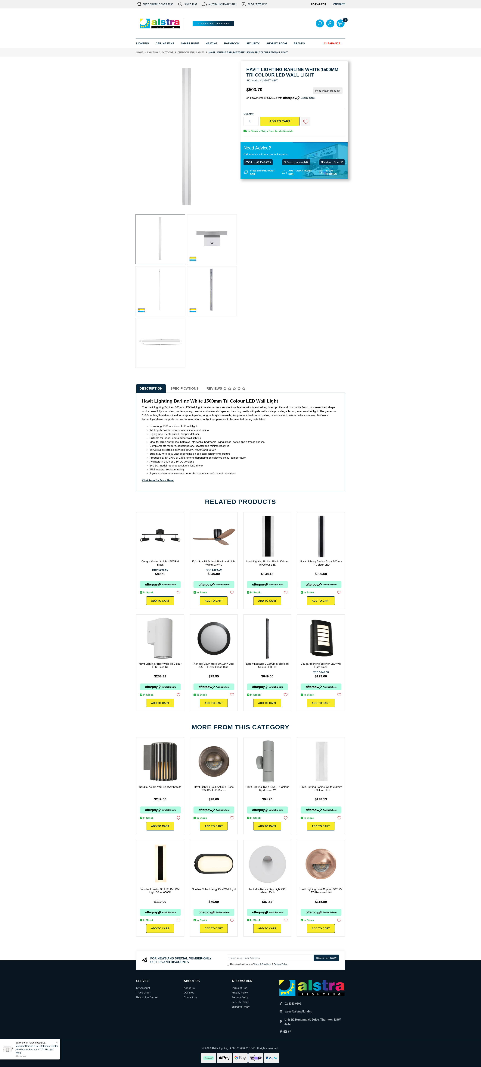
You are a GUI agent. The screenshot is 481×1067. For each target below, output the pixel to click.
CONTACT (339, 4)
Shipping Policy (240, 1006)
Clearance (332, 43)
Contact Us (190, 997)
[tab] (151, 388)
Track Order (143, 992)
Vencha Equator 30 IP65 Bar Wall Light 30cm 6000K (160, 891)
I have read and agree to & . (258, 964)
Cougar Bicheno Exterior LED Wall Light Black (321, 665)
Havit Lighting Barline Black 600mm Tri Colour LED (321, 563)
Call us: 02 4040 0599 (259, 162)
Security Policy (240, 1001)
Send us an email (295, 162)
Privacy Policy (280, 964)
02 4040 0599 (293, 1003)
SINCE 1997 (190, 4)
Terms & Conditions (262, 964)
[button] (305, 121)
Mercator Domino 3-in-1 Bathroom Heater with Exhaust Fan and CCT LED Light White (37, 1049)
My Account (143, 987)
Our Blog (189, 992)
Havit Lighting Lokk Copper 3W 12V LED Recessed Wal (321, 891)
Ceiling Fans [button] (165, 43)
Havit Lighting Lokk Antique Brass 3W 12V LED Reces (214, 788)
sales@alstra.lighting (298, 1011)
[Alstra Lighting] (160, 23)
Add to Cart (279, 121)
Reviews (214, 388)
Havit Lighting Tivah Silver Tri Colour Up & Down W (267, 788)
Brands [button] (299, 43)
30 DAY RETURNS (257, 4)
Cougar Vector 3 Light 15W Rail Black (160, 563)
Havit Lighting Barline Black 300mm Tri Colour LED (267, 563)
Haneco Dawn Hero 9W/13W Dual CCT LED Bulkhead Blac (214, 665)
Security (252, 43)
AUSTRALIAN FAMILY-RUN (222, 4)
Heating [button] (211, 43)
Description (151, 388)
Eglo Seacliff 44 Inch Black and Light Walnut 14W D (213, 563)
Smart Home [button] (190, 43)
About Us (189, 987)
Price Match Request (327, 90)
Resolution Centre (147, 997)
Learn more (308, 97)
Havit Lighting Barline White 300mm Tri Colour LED (321, 788)
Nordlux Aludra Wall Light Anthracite (160, 786)
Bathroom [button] (232, 43)
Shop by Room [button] (276, 43)
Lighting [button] (142, 43)
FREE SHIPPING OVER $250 (158, 4)
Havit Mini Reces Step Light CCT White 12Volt (267, 891)
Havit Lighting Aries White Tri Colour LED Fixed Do (160, 665)
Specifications (184, 388)
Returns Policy (240, 997)
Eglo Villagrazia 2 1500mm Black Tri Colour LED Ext (267, 665)
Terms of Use (239, 987)
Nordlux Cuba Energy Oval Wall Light (214, 889)
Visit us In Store (331, 162)
